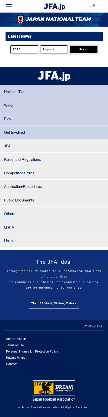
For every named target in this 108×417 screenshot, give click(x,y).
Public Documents (19, 199)
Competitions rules (19, 172)
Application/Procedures (23, 186)
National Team (16, 91)
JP (92, 6)
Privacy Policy (15, 357)
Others (9, 213)
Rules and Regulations (22, 159)
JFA (7, 145)
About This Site (16, 338)
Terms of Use (15, 345)
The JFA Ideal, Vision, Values (54, 303)
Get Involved (14, 132)
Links (8, 240)
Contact (11, 364)
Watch (9, 105)
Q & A (9, 227)
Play (7, 118)
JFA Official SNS (92, 326)
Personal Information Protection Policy (32, 351)
